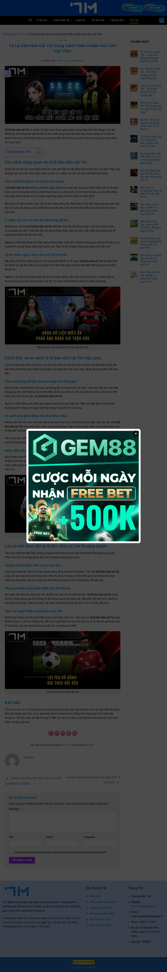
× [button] (136, 433)
